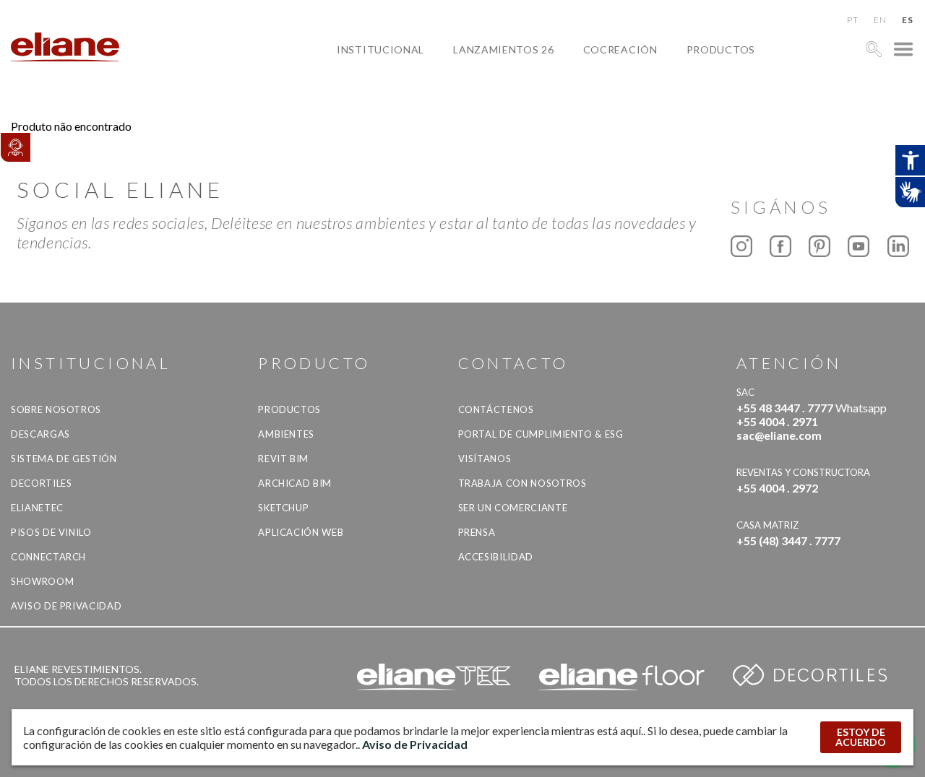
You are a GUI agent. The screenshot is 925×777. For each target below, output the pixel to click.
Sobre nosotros (56, 409)
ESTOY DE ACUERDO (860, 737)
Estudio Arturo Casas (660, 116)
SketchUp (283, 507)
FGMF (609, 99)
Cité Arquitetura (646, 83)
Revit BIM (283, 458)
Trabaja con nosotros (522, 483)
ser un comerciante (513, 507)
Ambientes (286, 434)
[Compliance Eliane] (15, 147)
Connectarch (48, 557)
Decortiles (41, 483)
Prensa (477, 532)
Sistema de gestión (64, 458)
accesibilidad (495, 557)
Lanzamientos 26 (503, 49)
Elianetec (37, 507)
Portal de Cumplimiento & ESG (541, 434)
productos (721, 49)
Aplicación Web (300, 532)
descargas (40, 434)
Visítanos (485, 458)
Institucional (380, 49)
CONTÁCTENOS (496, 409)
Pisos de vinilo (51, 532)
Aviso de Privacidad (66, 606)
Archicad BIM (295, 483)
